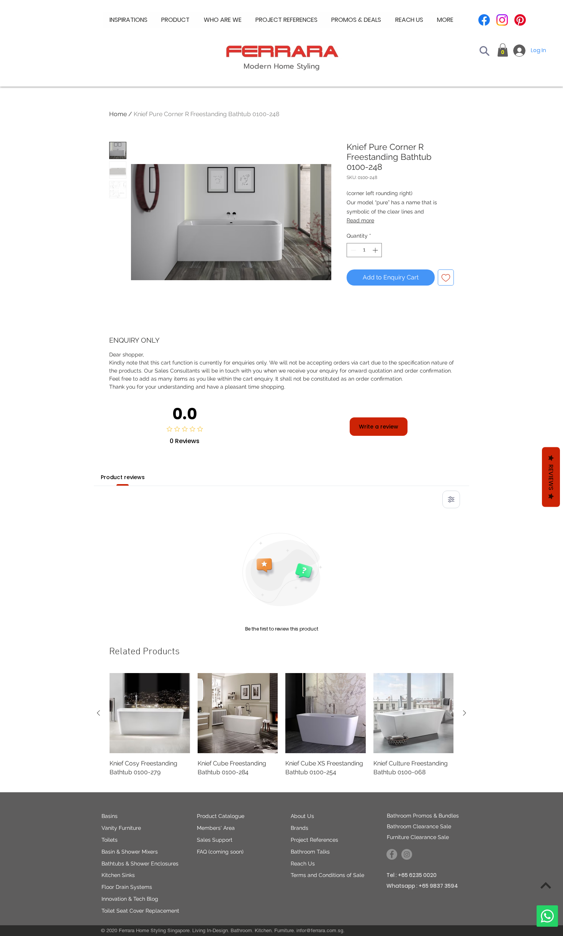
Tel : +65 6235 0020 (411, 875)
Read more (360, 220)
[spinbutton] (364, 250)
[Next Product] (464, 713)
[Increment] (376, 250)
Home (118, 114)
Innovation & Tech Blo (128, 899)
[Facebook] (484, 20)
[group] (281, 729)
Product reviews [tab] (123, 477)
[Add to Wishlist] (446, 277)
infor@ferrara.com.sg (319, 930)
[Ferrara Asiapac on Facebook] (391, 854)
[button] (223, 20)
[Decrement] (352, 250)
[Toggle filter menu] (451, 499)
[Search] (484, 51)
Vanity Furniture (121, 828)
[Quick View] (150, 713)
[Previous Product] (98, 713)
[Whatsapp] (547, 916)
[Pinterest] (520, 20)
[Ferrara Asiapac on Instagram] (406, 854)
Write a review (378, 426)
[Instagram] (502, 20)
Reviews (551, 477)
